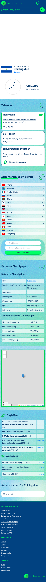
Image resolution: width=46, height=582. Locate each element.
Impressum (5, 570)
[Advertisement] (23, 37)
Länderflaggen (6, 530)
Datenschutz (6, 567)
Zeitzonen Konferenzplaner (11, 516)
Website (40, 440)
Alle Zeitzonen (6, 519)
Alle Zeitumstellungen (9, 522)
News (3, 565)
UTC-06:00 (8, 127)
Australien (5, 547)
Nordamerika (6, 553)
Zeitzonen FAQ (6, 533)
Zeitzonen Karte (7, 527)
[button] (23, 375)
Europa (4, 550)
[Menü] (43, 3)
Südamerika (5, 556)
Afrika (3, 542)
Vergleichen (23, 252)
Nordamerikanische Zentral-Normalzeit (19, 119)
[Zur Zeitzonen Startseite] (11, 3)
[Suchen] (42, 9)
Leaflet (22, 405)
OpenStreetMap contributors (35, 405)
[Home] (34, 576)
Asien (3, 545)
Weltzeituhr (5, 510)
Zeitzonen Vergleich (8, 513)
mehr (41, 462)
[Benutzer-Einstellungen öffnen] (37, 3)
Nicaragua (18, 72)
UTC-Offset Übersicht (9, 524)
